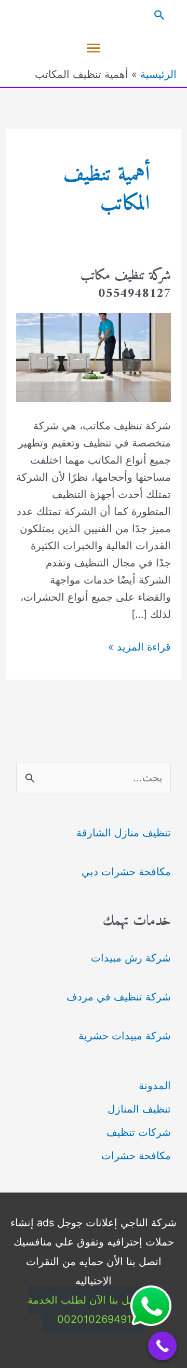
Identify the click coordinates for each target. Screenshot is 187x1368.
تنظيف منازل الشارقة (123, 833)
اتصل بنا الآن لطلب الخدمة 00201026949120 (86, 1309)
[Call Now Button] (162, 1346)
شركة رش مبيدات (131, 958)
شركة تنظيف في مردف (118, 997)
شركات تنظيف (138, 1132)
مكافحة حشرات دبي (126, 871)
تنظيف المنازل (139, 1109)
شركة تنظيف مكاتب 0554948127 (126, 284)
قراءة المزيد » (139, 648)
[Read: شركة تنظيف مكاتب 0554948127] (93, 356)
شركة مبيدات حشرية (124, 1036)
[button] (93, 15)
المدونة (155, 1085)
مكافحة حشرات (136, 1155)
